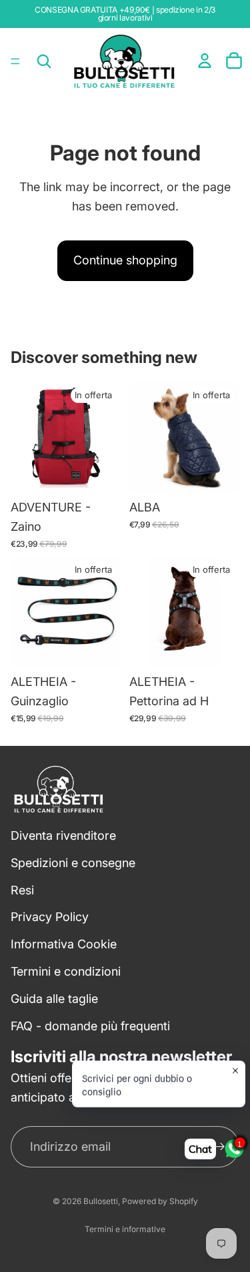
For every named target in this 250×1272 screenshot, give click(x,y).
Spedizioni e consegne (73, 863)
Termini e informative (125, 1229)
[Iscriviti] (219, 1147)
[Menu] (15, 61)
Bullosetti (100, 1201)
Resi (22, 889)
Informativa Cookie (64, 944)
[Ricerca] (44, 61)
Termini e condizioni (66, 971)
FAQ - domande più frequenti (90, 1025)
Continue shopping (125, 260)
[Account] (204, 60)
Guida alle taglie (54, 999)
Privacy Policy (50, 917)
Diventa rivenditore (63, 835)
